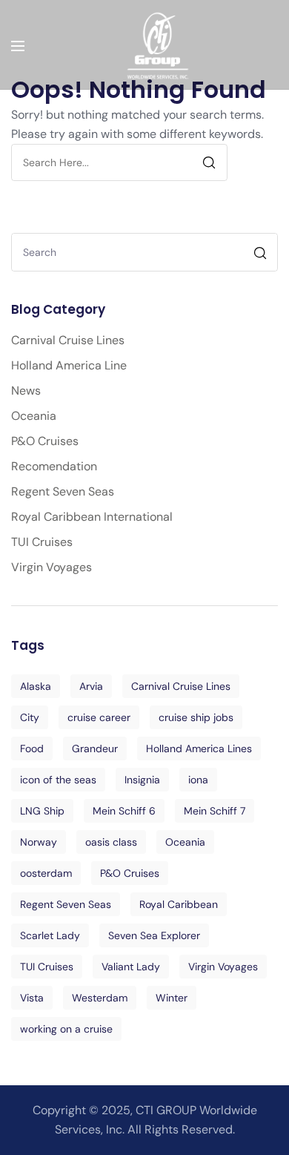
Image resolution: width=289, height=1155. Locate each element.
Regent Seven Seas (62, 491)
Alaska (35, 686)
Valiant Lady (131, 966)
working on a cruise (66, 1029)
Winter (171, 997)
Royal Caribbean (178, 904)
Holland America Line (69, 365)
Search (262, 255)
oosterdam (46, 873)
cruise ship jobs (196, 717)
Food (32, 748)
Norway (38, 842)
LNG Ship (42, 810)
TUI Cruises (42, 542)
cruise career (98, 717)
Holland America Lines (199, 748)
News (26, 390)
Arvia (91, 686)
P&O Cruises (45, 441)
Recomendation (54, 466)
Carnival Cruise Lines (67, 340)
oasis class (111, 842)
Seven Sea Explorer (154, 935)
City (29, 717)
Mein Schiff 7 (214, 810)
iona (198, 779)
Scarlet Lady (50, 935)
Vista (32, 997)
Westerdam (99, 997)
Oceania (33, 416)
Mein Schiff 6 (124, 810)
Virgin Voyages (51, 567)
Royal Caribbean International (92, 516)
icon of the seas (58, 779)
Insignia (142, 779)
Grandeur (95, 748)
